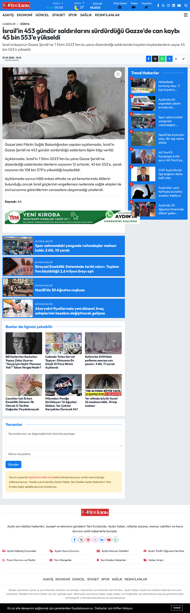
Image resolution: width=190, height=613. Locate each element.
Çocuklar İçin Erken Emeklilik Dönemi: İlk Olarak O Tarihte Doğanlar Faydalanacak (22, 404)
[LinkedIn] (102, 540)
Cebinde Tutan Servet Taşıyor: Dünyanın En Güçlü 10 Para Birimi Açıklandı (60, 362)
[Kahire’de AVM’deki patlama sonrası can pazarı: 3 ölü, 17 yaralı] (103, 343)
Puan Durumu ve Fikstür (21, 560)
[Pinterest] (88, 540)
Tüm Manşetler (63, 560)
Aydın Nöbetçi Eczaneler (22, 551)
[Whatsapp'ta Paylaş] (162, 59)
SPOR (72, 15)
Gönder (13, 464)
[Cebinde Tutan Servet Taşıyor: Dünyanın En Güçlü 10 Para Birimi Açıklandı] (63, 343)
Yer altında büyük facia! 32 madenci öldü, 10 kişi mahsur (101, 402)
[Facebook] (74, 540)
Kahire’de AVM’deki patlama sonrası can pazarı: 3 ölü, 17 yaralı (100, 360)
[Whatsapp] (116, 540)
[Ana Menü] (186, 15)
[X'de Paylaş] (155, 59)
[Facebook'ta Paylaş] (148, 59)
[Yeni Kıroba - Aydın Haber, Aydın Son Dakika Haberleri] (16, 5)
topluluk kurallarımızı (41, 477)
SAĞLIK (86, 15)
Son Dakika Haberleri (113, 560)
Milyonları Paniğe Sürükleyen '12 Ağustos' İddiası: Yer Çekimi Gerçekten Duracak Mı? (61, 404)
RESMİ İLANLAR (107, 15)
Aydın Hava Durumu (67, 551)
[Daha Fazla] (169, 59)
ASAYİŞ (8, 15)
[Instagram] (95, 540)
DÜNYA (25, 24)
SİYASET (58, 15)
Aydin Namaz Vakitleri (115, 551)
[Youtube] (109, 540)
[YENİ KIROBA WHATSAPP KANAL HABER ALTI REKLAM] (72, 216)
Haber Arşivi (155, 560)
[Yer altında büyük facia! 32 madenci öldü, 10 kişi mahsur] (103, 385)
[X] (81, 540)
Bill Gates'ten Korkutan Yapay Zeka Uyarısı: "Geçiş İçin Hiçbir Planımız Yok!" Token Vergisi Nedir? (23, 362)
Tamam (177, 608)
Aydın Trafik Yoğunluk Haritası (166, 551)
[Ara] (186, 5)
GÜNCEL (42, 15)
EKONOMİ (24, 15)
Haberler (9, 24)
